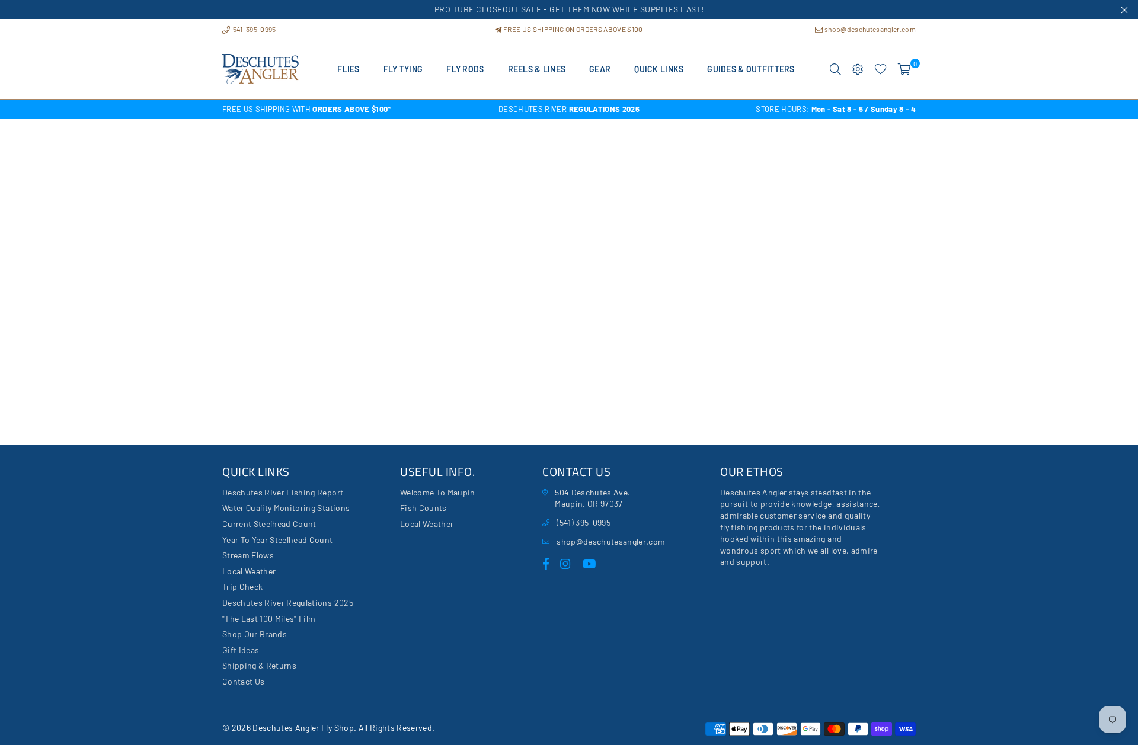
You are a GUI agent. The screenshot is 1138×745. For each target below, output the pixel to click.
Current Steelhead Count (269, 524)
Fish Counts (423, 508)
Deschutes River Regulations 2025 (287, 602)
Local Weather (249, 571)
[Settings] (858, 69)
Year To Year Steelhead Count (277, 540)
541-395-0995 (253, 29)
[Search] (835, 69)
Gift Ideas (240, 650)
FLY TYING (403, 69)
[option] (337, 109)
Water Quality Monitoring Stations (286, 508)
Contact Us (243, 681)
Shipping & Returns (259, 665)
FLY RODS (465, 69)
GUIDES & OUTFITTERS (750, 69)
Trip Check (242, 586)
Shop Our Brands (254, 634)
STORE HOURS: (836, 109)
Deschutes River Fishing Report (282, 492)
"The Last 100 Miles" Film (269, 618)
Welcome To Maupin (437, 492)
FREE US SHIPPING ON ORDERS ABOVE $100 (572, 29)
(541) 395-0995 (583, 522)
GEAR (599, 69)
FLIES (348, 69)
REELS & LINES (537, 69)
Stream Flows (248, 555)
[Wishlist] (880, 69)
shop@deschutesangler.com (869, 29)
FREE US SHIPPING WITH (306, 109)
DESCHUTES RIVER (569, 109)
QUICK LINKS (658, 69)
